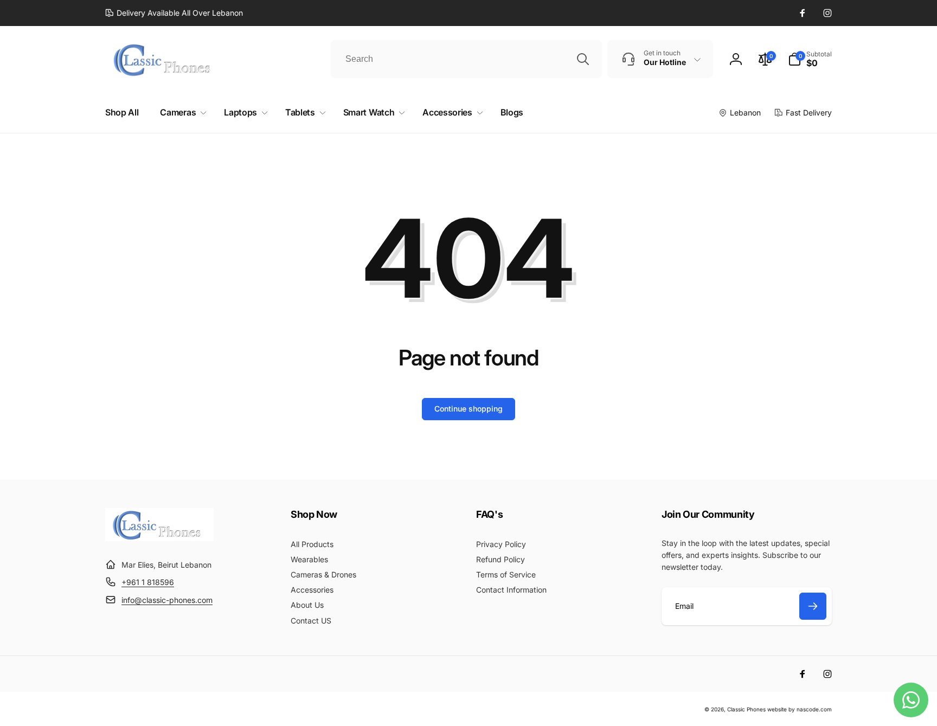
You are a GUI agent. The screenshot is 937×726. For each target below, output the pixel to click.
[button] (810, 59)
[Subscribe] (812, 606)
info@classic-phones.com (167, 600)
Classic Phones (746, 709)
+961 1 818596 (147, 582)
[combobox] (466, 59)
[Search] (583, 59)
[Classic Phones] (159, 537)
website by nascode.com (799, 709)
